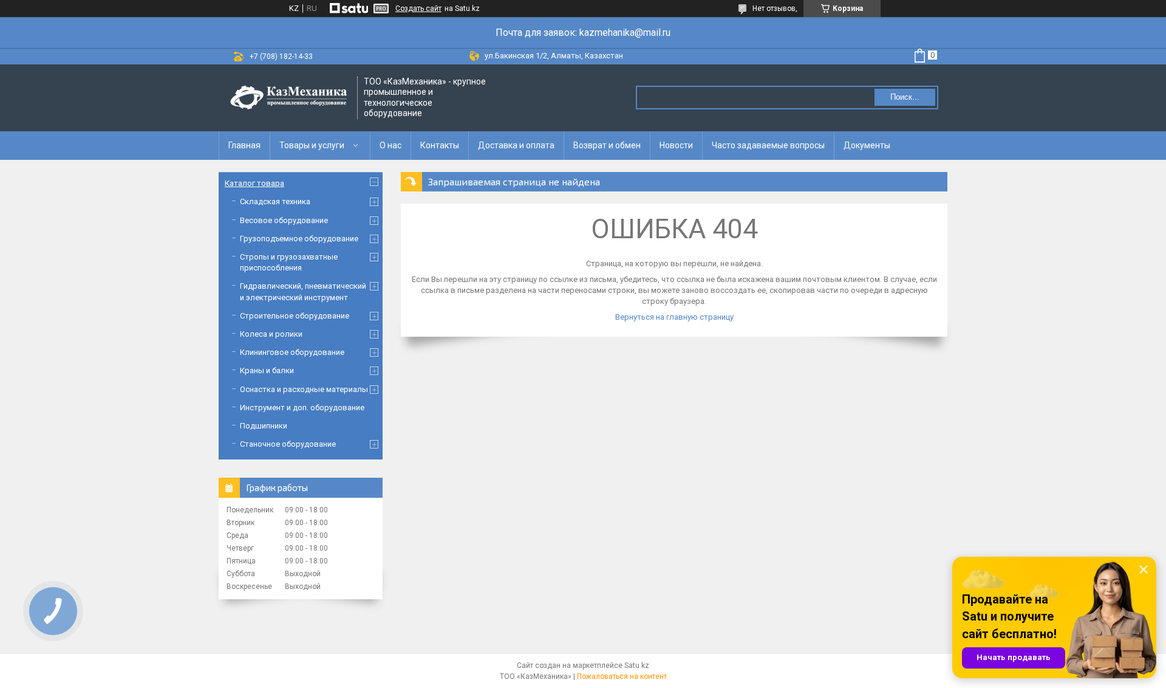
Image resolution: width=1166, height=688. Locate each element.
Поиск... (904, 96)
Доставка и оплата (516, 145)
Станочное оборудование (288, 444)
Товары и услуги (311, 145)
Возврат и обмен (607, 145)
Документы (867, 145)
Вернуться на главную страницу (674, 317)
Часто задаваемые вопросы (768, 145)
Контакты (439, 145)
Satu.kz (636, 665)
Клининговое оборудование (292, 352)
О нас (390, 145)
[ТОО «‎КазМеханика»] (288, 97)
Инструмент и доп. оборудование (302, 407)
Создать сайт (418, 8)
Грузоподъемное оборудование (299, 238)
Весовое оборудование (284, 220)
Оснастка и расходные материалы (304, 389)
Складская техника (275, 201)
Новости (676, 145)
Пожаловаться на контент (622, 676)
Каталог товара (254, 183)
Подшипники (263, 425)
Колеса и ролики (271, 334)
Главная (244, 145)
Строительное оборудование (294, 315)
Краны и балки (267, 370)
